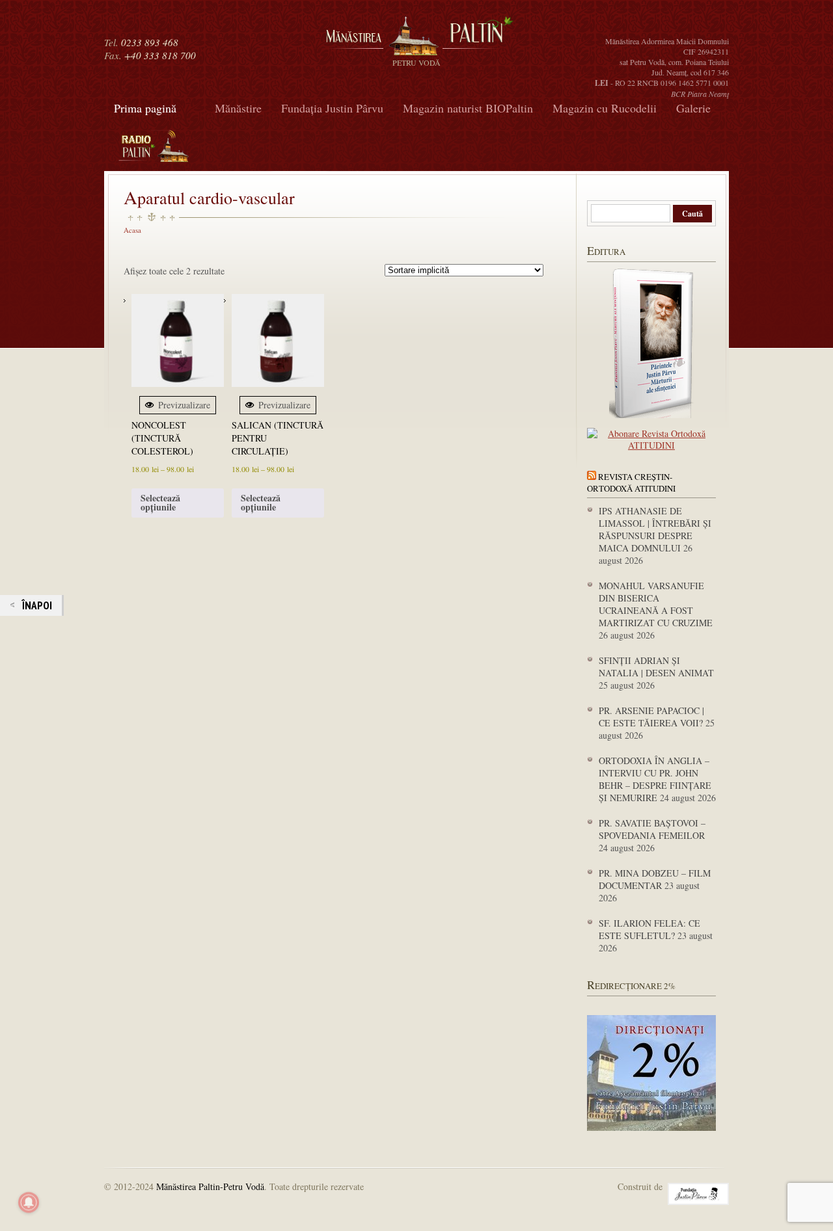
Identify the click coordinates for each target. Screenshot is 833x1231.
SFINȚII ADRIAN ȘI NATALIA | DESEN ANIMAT (656, 666)
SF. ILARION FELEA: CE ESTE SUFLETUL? (649, 929)
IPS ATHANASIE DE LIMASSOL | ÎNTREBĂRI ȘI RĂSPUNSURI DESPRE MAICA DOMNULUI (655, 529)
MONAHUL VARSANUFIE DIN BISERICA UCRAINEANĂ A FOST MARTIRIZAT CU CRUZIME (656, 604)
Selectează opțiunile (160, 502)
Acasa (132, 230)
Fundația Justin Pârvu (332, 108)
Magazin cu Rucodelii (605, 108)
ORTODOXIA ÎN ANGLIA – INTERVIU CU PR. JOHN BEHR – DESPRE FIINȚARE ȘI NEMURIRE (655, 779)
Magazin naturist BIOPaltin (468, 108)
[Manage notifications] (28, 1202)
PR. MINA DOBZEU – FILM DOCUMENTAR (655, 879)
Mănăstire (238, 108)
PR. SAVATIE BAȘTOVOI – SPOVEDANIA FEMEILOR (652, 829)
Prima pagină (145, 108)
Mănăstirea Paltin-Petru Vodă (210, 1186)
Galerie (693, 108)
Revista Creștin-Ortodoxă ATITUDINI (631, 482)
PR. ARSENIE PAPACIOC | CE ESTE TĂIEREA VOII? (651, 716)
